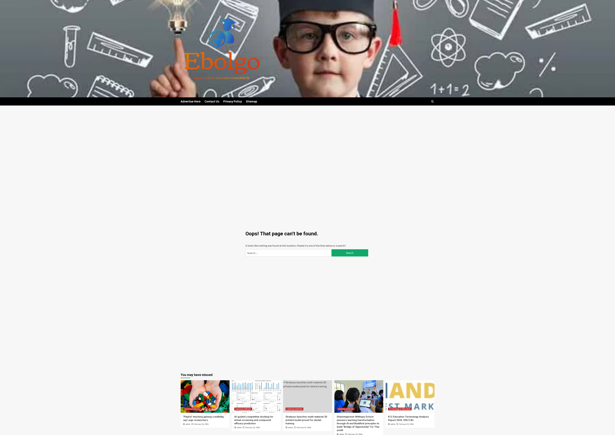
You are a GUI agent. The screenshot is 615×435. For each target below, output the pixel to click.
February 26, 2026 (201, 424)
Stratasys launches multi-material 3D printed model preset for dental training (306, 420)
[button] (432, 101)
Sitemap (251, 101)
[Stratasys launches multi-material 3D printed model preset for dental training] (307, 396)
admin (188, 424)
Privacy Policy (232, 101)
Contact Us (212, 101)
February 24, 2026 (303, 428)
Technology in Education (400, 409)
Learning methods (192, 409)
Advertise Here (191, 101)
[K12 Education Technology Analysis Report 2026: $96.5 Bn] (410, 396)
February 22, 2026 (406, 424)
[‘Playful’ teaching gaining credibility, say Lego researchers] (205, 396)
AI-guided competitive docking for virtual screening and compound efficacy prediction (253, 420)
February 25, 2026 (252, 428)
